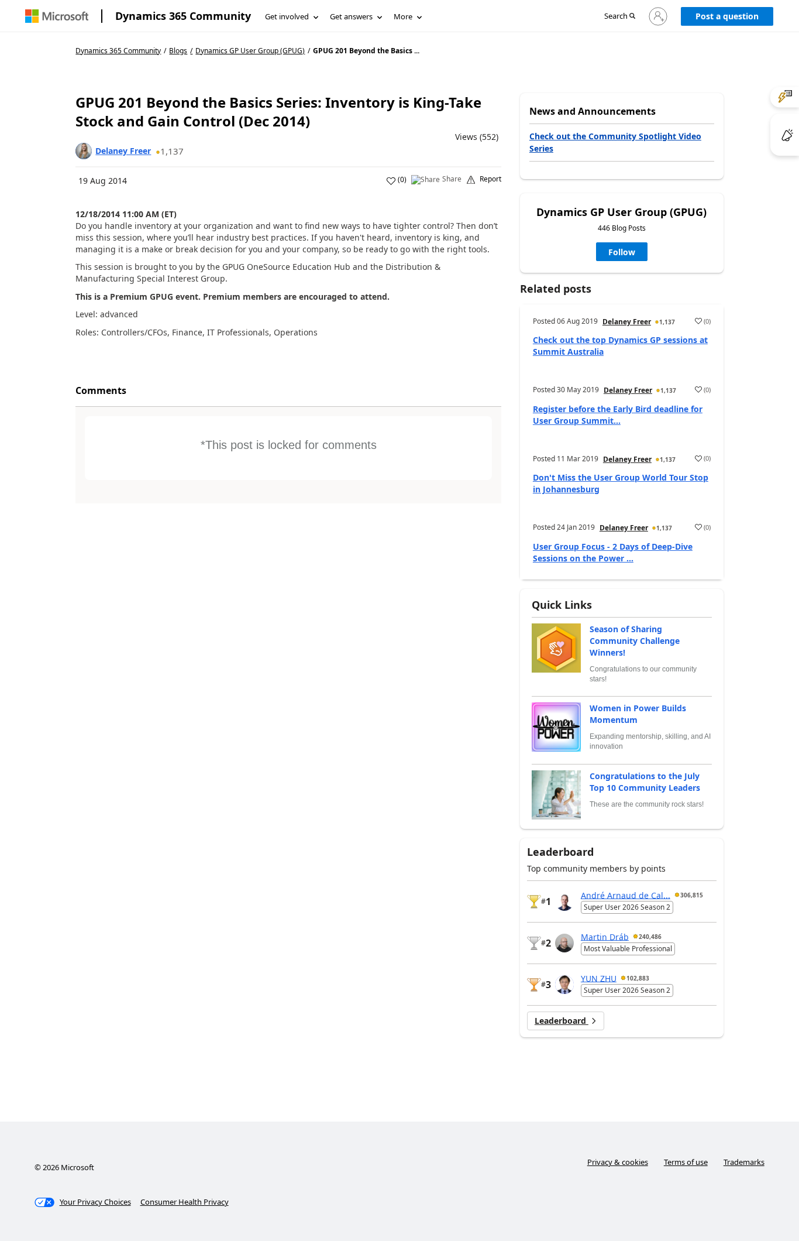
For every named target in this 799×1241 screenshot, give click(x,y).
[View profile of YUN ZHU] (564, 984)
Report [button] (490, 179)
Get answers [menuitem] (351, 16)
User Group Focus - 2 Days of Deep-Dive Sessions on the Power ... (613, 552)
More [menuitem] (403, 16)
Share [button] (452, 179)
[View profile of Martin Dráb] (564, 943)
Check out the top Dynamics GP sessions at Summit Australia (620, 345)
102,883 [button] (637, 978)
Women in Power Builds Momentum (638, 713)
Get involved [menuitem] (287, 16)
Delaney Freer (123, 150)
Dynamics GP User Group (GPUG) (250, 51)
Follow (621, 252)
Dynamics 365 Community (183, 16)
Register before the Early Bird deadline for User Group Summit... (617, 414)
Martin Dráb (605, 936)
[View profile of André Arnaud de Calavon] (564, 901)
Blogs (178, 51)
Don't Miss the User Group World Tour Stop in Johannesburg (620, 483)
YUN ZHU (599, 977)
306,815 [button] (691, 895)
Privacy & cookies (617, 1162)
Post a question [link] (727, 16)
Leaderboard (561, 1020)
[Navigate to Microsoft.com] (56, 16)
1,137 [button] (172, 151)
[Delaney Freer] (83, 151)
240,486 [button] (650, 937)
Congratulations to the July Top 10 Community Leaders (645, 781)
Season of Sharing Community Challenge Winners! (635, 640)
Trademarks (744, 1162)
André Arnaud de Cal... (625, 894)
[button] (619, 16)
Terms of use (686, 1162)
